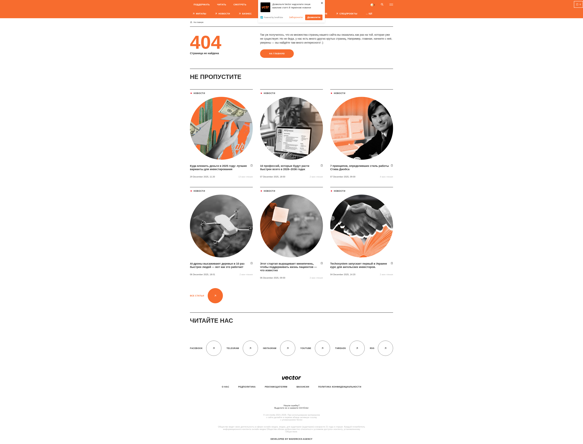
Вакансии (303, 387)
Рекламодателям (276, 387)
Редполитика (247, 387)
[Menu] (391, 4)
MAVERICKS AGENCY (300, 439)
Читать (221, 4)
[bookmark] (251, 165)
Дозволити (313, 17)
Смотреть (240, 4)
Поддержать (202, 4)
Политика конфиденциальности (339, 387)
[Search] (382, 5)
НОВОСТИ (199, 93)
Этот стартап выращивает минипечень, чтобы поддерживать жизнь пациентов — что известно (288, 267)
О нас (225, 387)
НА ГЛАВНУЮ (277, 53)
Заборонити (296, 17)
